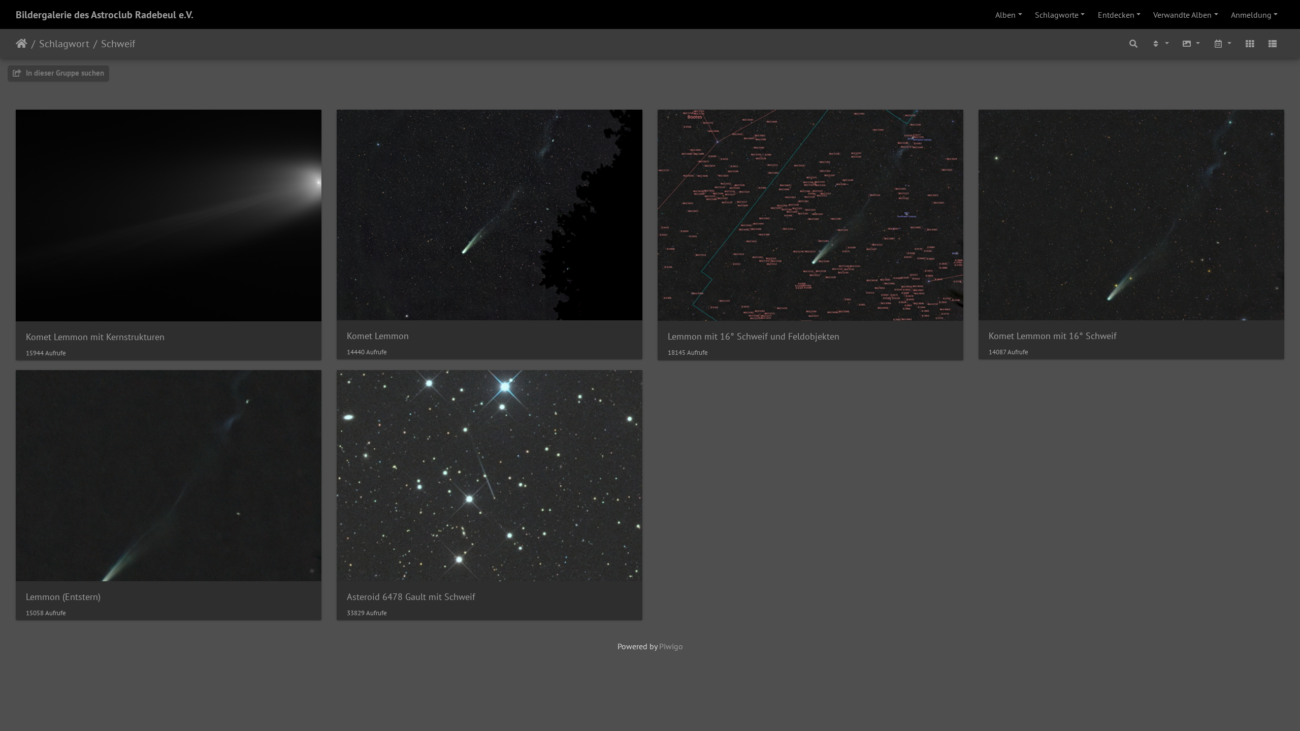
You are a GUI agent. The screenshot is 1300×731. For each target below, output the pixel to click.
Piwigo (671, 646)
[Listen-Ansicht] (1272, 43)
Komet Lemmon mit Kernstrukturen (95, 336)
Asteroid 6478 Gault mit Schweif (411, 596)
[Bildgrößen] (1191, 43)
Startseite (21, 43)
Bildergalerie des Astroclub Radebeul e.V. (104, 14)
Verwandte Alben (1182, 15)
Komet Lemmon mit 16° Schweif (1053, 335)
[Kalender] (1222, 43)
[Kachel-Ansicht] (1249, 43)
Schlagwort (64, 43)
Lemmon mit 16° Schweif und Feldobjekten (753, 336)
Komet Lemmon (378, 335)
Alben (1005, 15)
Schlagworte (1057, 15)
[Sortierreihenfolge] (1160, 43)
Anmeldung (1251, 15)
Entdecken (1116, 15)
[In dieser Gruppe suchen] (1133, 43)
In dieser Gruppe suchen (64, 73)
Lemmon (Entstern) (63, 596)
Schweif (118, 43)
